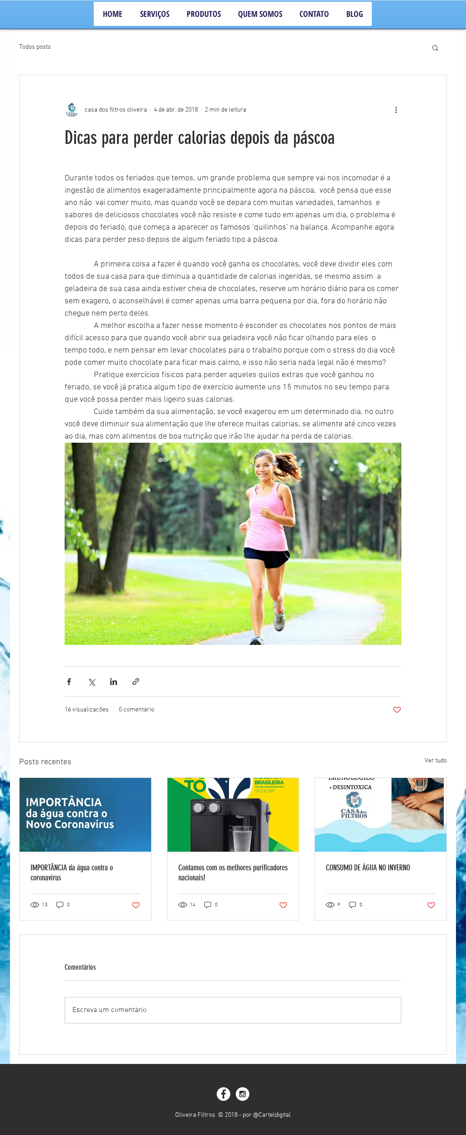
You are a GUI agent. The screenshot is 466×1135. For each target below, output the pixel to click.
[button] (435, 47)
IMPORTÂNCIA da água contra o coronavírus (71, 873)
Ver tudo (436, 761)
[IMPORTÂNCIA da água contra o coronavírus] (85, 815)
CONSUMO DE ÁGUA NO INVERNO (368, 868)
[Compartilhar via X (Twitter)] (91, 681)
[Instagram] (242, 1094)
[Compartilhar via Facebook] (69, 681)
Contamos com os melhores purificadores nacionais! (233, 873)
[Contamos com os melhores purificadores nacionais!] (233, 815)
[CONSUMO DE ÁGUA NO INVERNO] (380, 815)
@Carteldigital (272, 1115)
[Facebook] (223, 1094)
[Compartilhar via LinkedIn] (113, 681)
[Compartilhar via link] (136, 681)
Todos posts (35, 47)
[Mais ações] (395, 109)
